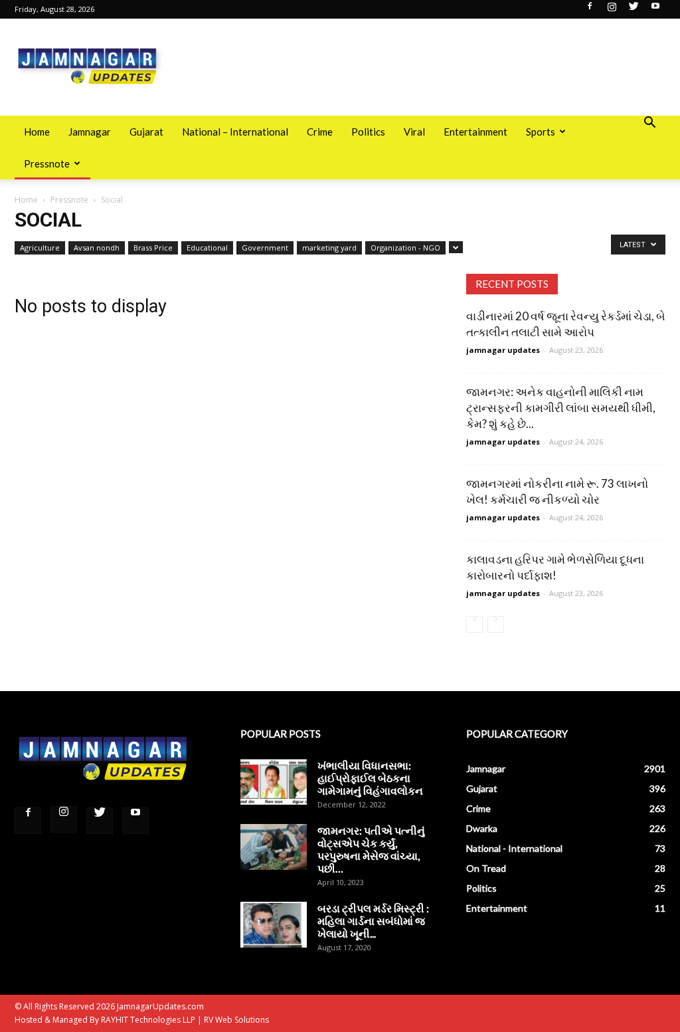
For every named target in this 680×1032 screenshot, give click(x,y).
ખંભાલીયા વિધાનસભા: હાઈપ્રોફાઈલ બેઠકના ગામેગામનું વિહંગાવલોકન (370, 778)
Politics (368, 132)
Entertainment (475, 132)
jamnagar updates (503, 350)
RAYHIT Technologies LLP (148, 1019)
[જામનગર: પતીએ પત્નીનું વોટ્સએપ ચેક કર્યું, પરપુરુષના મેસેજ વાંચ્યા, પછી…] (273, 847)
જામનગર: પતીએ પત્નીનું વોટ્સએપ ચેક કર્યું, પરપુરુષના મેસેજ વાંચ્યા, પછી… (371, 849)
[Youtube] (655, 10)
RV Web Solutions (236, 1019)
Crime (320, 132)
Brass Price (153, 248)
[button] (649, 124)
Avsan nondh (97, 248)
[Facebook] (590, 10)
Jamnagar (89, 132)
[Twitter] (633, 10)
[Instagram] (612, 10)
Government (265, 248)
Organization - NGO (405, 248)
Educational (207, 248)
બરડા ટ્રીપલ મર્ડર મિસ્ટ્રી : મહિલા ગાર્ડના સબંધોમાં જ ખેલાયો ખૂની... (373, 921)
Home (37, 132)
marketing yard (329, 248)
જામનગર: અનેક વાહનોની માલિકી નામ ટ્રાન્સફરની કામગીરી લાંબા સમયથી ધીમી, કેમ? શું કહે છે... (560, 408)
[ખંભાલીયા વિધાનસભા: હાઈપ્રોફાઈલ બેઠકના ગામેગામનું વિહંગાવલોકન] (273, 782)
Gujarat (146, 132)
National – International (235, 132)
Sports (540, 132)
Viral (414, 132)
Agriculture (40, 248)
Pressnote (47, 163)
